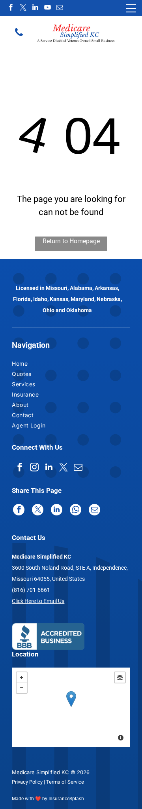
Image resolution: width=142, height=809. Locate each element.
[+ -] (71, 707)
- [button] (22, 688)
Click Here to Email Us (38, 601)
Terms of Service (65, 782)
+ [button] (22, 677)
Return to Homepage (71, 241)
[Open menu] (131, 8)
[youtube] (47, 8)
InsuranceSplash (66, 798)
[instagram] (34, 468)
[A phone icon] (19, 35)
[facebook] (11, 8)
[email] (59, 8)
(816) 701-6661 (31, 590)
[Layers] (120, 677)
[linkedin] (35, 8)
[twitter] (23, 8)
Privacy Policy (27, 782)
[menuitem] (33, 364)
